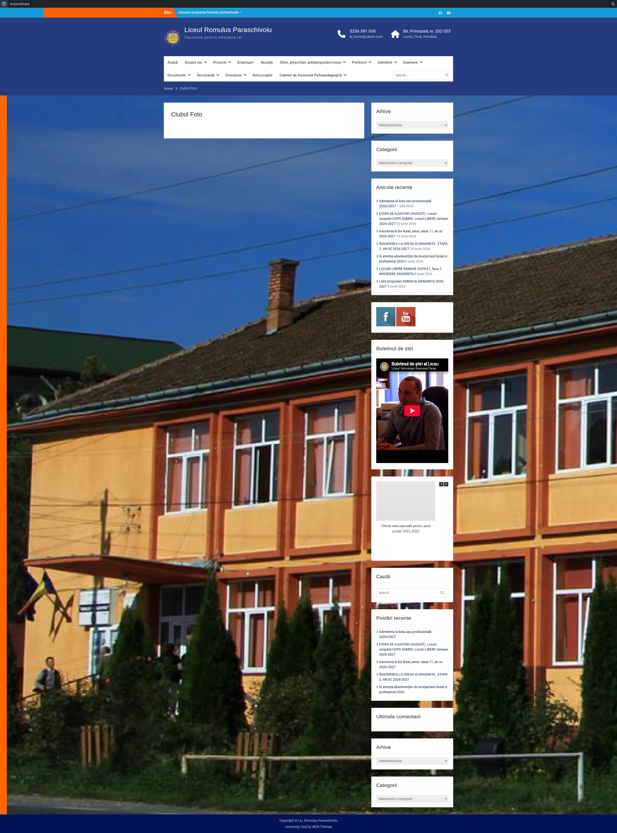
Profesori (359, 62)
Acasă (173, 62)
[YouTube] (448, 13)
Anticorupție (262, 75)
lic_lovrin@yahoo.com (366, 37)
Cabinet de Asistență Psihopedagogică (311, 75)
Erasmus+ (245, 62)
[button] (446, 484)
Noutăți (267, 62)
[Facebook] (440, 13)
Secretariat (206, 75)
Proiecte (220, 62)
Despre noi (193, 62)
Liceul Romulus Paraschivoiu (228, 30)
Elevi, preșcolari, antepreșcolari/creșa (310, 62)
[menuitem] (4, 4)
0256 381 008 (363, 31)
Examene (410, 62)
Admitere (385, 62)
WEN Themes (322, 827)
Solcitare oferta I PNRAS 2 (198, 12)
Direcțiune (233, 75)
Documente (177, 75)
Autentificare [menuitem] (20, 4)
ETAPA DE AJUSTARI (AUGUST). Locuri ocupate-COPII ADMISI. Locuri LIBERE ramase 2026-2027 (413, 219)
